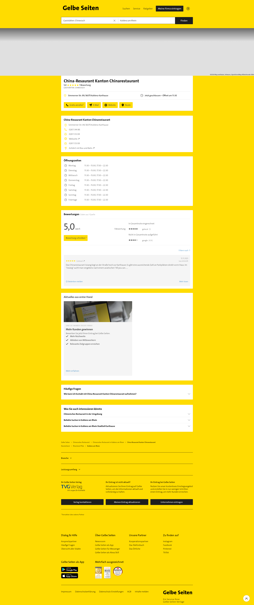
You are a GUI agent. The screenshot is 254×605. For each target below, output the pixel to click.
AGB (129, 591)
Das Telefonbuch (136, 545)
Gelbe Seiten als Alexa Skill (107, 552)
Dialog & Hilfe (69, 535)
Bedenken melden (75, 281)
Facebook (167, 545)
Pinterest (167, 549)
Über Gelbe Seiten (105, 535)
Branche (65, 458)
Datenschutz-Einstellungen (111, 591)
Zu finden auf (171, 535)
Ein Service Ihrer (173, 600)
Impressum (66, 591)
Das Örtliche (134, 549)
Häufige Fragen (68, 545)
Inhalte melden (142, 591)
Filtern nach (183, 250)
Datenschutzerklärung (85, 591)
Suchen (126, 8)
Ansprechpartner (69, 541)
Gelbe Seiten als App (104, 545)
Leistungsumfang (69, 469)
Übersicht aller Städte (71, 549)
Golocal (79, 261)
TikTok (166, 552)
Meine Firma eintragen (169, 8)
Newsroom (100, 541)
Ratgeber (148, 8)
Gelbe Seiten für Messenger (107, 549)
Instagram (167, 541)
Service (136, 8)
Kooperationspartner (138, 541)
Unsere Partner (137, 535)
